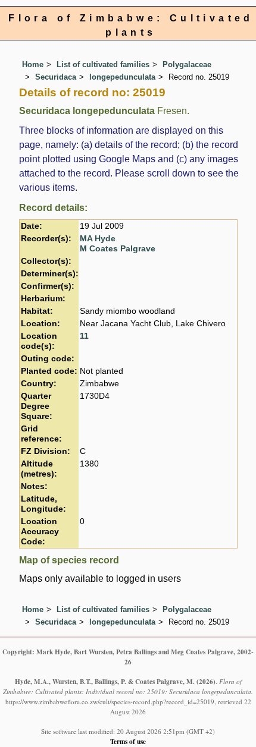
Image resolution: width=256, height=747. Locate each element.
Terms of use (128, 741)
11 (84, 336)
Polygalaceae (187, 64)
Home (32, 64)
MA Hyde (97, 238)
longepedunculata (122, 77)
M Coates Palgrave (117, 248)
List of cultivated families (103, 64)
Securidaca (55, 77)
